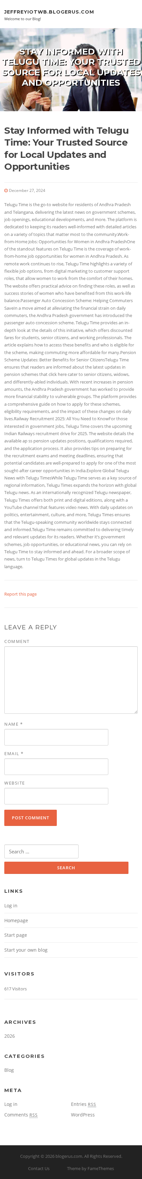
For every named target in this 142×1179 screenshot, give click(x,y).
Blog (9, 1070)
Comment (17, 641)
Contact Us (39, 1168)
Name (13, 724)
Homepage (16, 920)
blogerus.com (68, 1156)
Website (14, 783)
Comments (21, 1114)
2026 (9, 1036)
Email (14, 753)
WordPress (83, 1114)
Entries (83, 1104)
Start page (15, 935)
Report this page (20, 594)
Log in (11, 905)
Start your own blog (26, 950)
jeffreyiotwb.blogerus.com (49, 12)
